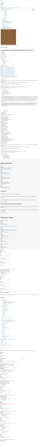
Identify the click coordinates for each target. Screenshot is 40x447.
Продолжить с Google (6, 372)
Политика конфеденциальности (8, 318)
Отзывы (4, 314)
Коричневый (4, 113)
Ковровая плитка (5, 309)
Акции (5, 11)
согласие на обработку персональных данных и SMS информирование (27, 294)
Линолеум (4, 307)
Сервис (5, 12)
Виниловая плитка (6, 305)
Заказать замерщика (4, 212)
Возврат (5, 14)
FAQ (5, 16)
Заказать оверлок (3, 201)
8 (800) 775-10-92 (3, 5)
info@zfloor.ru (5, 300)
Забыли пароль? (22, 358)
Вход (3, 345)
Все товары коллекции (4, 65)
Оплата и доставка (5, 343)
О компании (6, 10)
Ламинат (4, 306)
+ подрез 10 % (4, 58)
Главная (4, 18)
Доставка (5, 15)
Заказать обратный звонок (14, 7)
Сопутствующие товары (6, 310)
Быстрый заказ (3, 64)
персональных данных (11, 269)
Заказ (5, 13)
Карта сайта (5, 316)
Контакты (5, 17)
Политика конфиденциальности (5, 344)
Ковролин (4, 308)
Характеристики (5, 110)
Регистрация (4, 346)
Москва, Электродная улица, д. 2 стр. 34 (8, 8)
